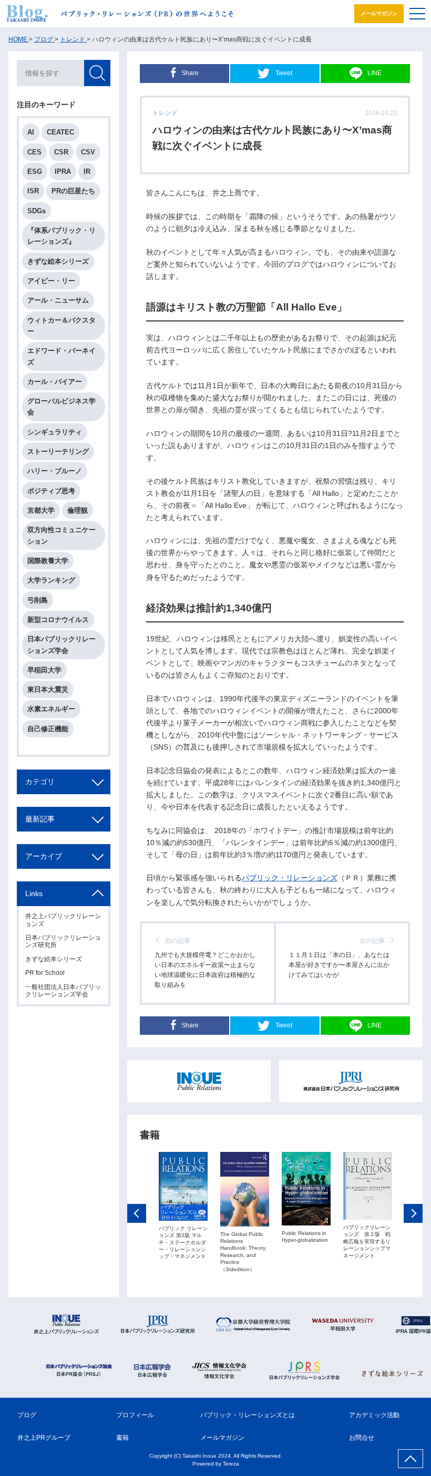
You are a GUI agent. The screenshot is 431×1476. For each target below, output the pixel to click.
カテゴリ (40, 781)
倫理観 (77, 510)
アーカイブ (43, 856)
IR (87, 171)
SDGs (36, 211)
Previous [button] (136, 1213)
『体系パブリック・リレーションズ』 (61, 235)
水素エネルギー (51, 709)
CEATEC (60, 132)
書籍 (122, 1437)
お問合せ (361, 1437)
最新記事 (40, 819)
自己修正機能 (47, 729)
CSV (88, 152)
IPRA (63, 171)
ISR (33, 191)
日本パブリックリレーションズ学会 (61, 644)
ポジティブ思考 (51, 491)
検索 (97, 73)
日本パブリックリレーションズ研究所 (63, 941)
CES (34, 152)
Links (34, 893)
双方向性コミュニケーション (61, 535)
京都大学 (41, 510)
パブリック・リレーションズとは (247, 1415)
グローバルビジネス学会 (61, 406)
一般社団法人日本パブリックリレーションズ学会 (63, 990)
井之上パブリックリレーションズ (63, 919)
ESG (34, 171)
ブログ (26, 1415)
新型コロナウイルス (58, 619)
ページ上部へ (410, 1458)
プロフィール (135, 1415)
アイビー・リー (51, 281)
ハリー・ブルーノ (54, 471)
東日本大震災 (47, 689)
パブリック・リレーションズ (289, 878)
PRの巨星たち (73, 191)
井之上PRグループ (43, 1437)
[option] (183, 1206)
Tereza (231, 1464)
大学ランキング (51, 580)
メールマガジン (379, 13)
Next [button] (413, 1213)
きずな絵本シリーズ (58, 261)
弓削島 (37, 600)
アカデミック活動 (374, 1415)
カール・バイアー (54, 382)
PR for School (45, 972)
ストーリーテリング (58, 451)
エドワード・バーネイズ (61, 356)
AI (30, 132)
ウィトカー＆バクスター (61, 325)
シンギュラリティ (54, 432)
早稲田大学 (44, 670)
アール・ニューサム (58, 300)
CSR (61, 152)
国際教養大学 (47, 561)
